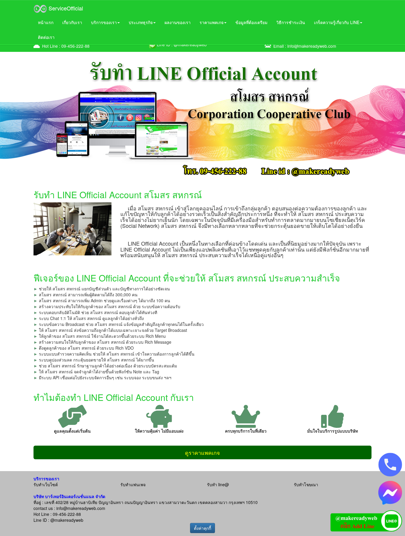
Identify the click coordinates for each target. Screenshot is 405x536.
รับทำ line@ (218, 484)
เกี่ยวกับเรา (72, 22)
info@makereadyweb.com (311, 46)
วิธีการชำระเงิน (290, 22)
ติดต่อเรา (46, 37)
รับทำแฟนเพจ (133, 484)
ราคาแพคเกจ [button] (212, 22)
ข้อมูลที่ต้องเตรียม (251, 22)
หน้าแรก (45, 22)
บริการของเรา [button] (104, 22)
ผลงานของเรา (178, 22)
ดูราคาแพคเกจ (202, 452)
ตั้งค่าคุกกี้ (202, 528)
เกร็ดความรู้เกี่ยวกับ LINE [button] (336, 22)
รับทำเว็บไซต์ (46, 484)
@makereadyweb (66, 520)
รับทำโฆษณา (306, 484)
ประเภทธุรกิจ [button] (141, 22)
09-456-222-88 (75, 46)
